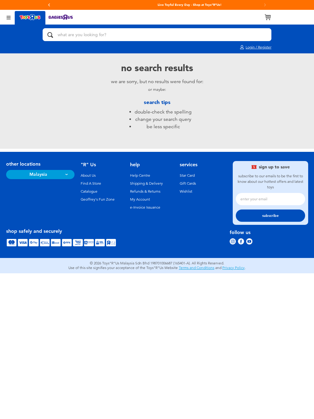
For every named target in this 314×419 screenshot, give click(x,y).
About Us (88, 175)
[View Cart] (267, 17)
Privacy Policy (233, 268)
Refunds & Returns (145, 191)
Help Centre (140, 175)
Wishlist (186, 191)
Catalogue (89, 191)
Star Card (187, 175)
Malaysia (38, 174)
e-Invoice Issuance (145, 207)
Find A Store (91, 183)
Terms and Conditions (196, 268)
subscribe (270, 215)
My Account (140, 199)
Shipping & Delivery (146, 183)
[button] (49, 4)
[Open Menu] (8, 17)
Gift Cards (188, 183)
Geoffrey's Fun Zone (98, 199)
